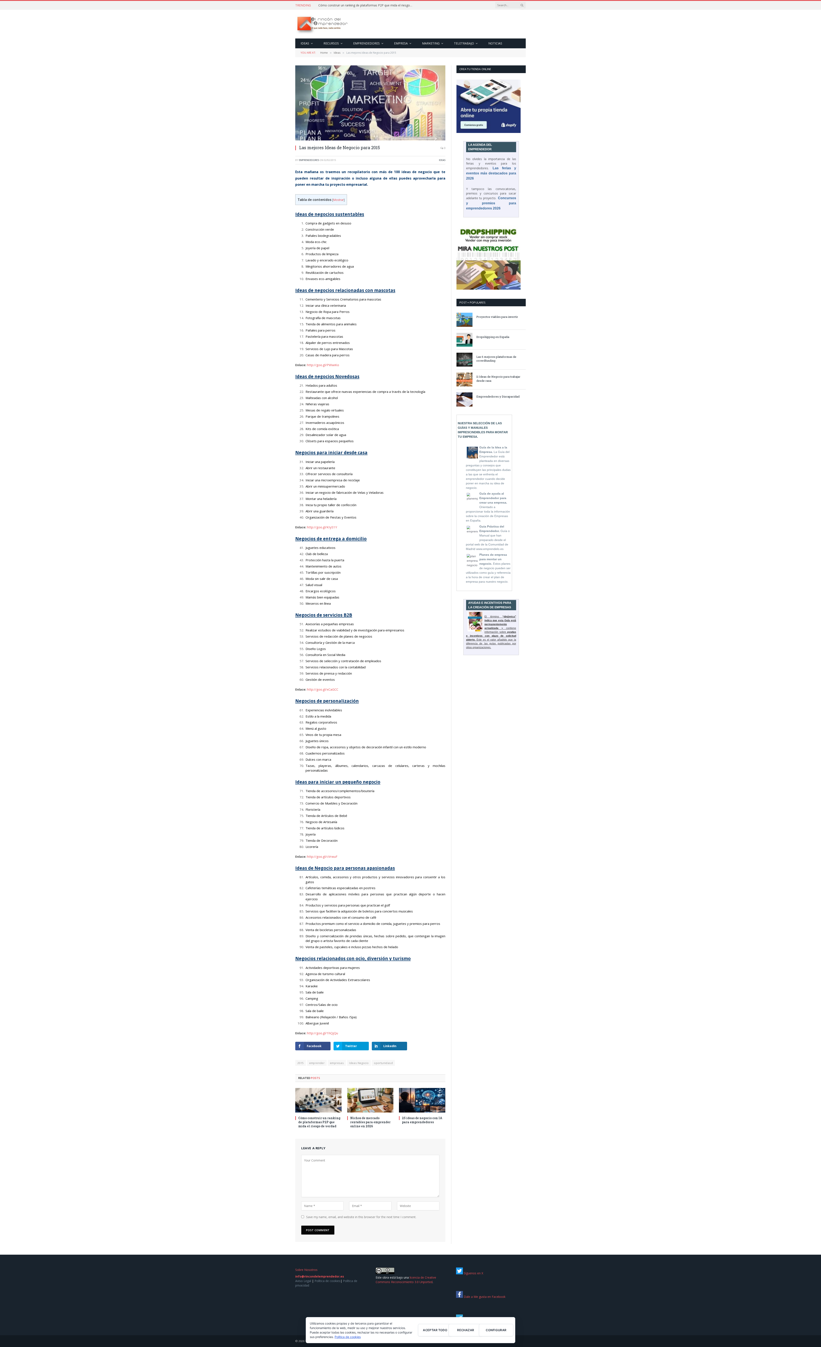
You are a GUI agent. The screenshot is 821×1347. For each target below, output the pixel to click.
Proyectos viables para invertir (497, 317)
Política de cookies (327, 1281)
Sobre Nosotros (306, 1270)
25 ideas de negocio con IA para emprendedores (422, 1120)
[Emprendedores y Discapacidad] (464, 399)
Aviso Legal (303, 1281)
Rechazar (465, 1330)
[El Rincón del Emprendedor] (322, 24)
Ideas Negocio (359, 1063)
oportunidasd (383, 1063)
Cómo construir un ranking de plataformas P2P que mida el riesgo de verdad (319, 1122)
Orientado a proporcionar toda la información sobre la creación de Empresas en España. (488, 507)
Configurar (496, 1330)
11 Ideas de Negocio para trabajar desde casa (498, 379)
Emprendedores (366, 43)
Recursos (331, 43)
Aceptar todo (435, 1330)
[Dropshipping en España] (464, 340)
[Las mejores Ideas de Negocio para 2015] (370, 102)
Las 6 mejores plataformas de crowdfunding (496, 359)
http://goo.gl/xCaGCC (322, 689)
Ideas (305, 43)
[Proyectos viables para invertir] (464, 320)
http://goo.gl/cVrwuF (322, 856)
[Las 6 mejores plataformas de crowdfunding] (464, 360)
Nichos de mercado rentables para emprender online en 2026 (370, 1122)
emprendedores (309, 160)
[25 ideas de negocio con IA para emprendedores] (422, 1100)
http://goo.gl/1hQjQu (322, 1033)
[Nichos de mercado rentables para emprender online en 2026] (370, 1100)
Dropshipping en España (492, 337)
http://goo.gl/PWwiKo (323, 365)
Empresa (401, 43)
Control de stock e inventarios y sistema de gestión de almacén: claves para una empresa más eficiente (366, 5)
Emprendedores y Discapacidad (498, 396)
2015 (300, 1063)
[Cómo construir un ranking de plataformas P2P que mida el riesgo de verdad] (318, 1100)
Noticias (495, 43)
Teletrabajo (464, 43)
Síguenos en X (473, 1273)
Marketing (431, 43)
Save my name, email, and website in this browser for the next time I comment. (361, 1217)
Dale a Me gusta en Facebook (484, 1297)
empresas (337, 1063)
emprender (317, 1063)
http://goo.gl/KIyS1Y (322, 527)
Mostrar (338, 200)
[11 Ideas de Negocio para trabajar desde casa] (464, 379)
